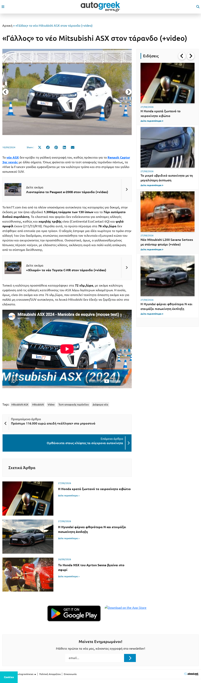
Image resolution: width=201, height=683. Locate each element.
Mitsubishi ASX (19, 404)
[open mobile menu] (3, 6)
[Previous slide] (5, 92)
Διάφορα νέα (100, 404)
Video (51, 404)
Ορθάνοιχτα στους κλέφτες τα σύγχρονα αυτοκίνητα (85, 443)
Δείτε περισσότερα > (69, 495)
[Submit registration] (130, 658)
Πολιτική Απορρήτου (50, 674)
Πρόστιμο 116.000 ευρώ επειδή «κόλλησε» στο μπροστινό (53, 423)
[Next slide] (128, 92)
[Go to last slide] (182, 56)
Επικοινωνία (70, 674)
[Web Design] (191, 674)
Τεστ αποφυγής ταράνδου (73, 404)
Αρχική (7, 25)
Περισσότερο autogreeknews (18, 674)
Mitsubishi (38, 404)
